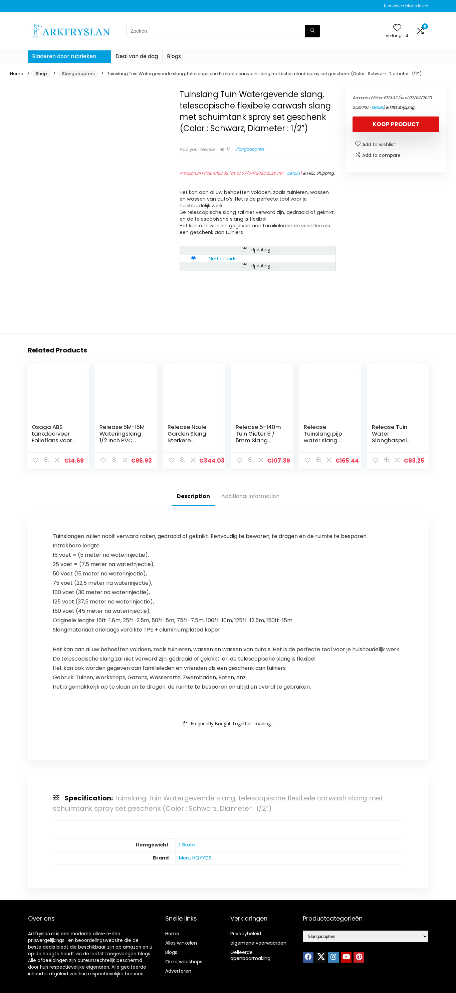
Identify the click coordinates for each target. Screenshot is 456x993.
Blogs (174, 56)
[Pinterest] (359, 957)
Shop (41, 73)
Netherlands (222, 258)
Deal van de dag (137, 56)
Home (16, 73)
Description (193, 496)
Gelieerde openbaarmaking (250, 955)
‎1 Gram (187, 844)
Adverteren (178, 971)
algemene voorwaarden (258, 943)
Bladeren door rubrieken (64, 56)
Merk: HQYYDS (195, 857)
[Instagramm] (333, 957)
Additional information (250, 496)
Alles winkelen (181, 943)
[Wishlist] (397, 28)
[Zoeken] (312, 31)
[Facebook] (308, 957)
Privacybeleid (245, 933)
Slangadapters (78, 73)
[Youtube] (346, 957)
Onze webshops (183, 961)
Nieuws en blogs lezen (406, 6)
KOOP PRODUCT (396, 124)
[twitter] (320, 957)
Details (293, 173)
